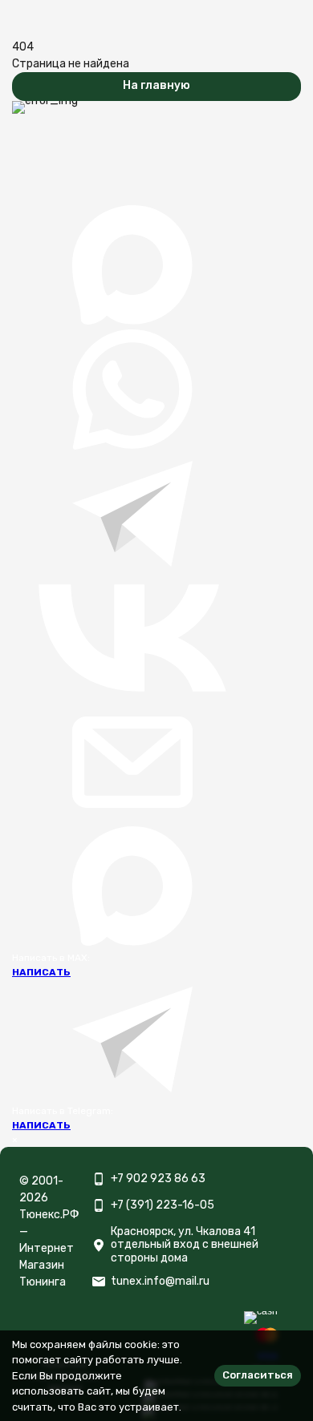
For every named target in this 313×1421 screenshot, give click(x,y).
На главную (156, 85)
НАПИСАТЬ (41, 972)
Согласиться (257, 1375)
